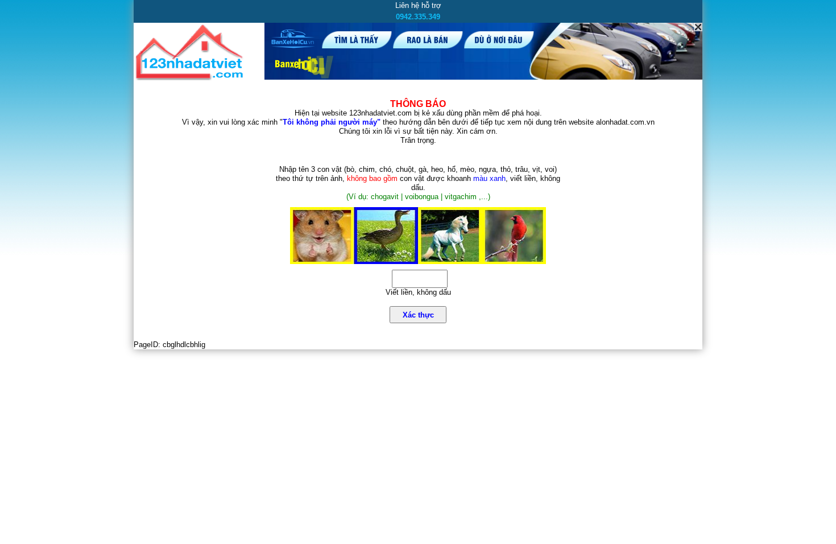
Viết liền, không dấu (418, 292)
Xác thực (418, 315)
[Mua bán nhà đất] (191, 78)
